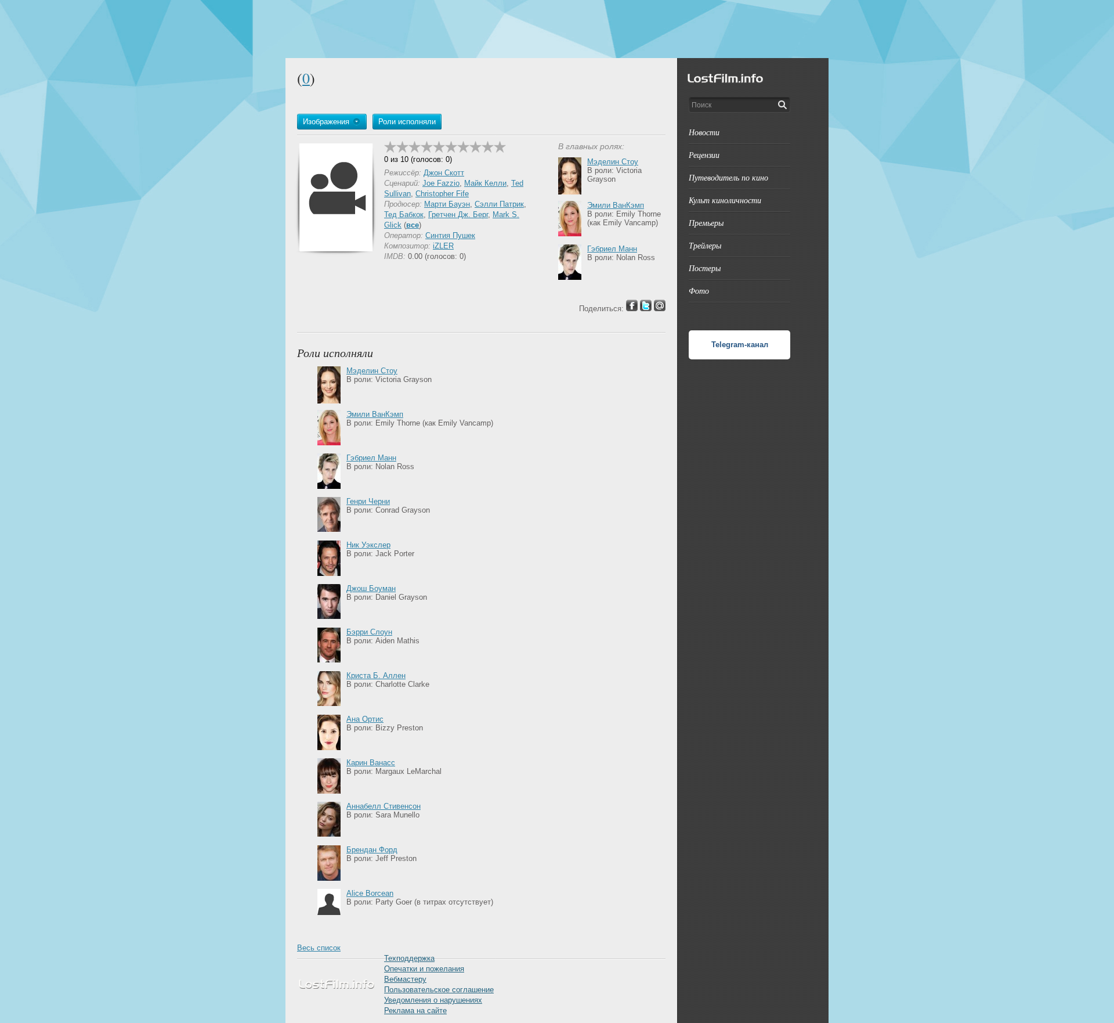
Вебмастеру (405, 979)
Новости (704, 132)
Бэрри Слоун (369, 632)
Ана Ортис (365, 719)
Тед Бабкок (404, 214)
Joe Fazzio (441, 183)
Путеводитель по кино (728, 177)
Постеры (705, 267)
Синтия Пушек (450, 235)
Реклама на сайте (415, 1010)
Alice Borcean (369, 893)
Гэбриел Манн (612, 248)
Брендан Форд (371, 849)
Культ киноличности (725, 200)
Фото (699, 290)
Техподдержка (409, 958)
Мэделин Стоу (612, 161)
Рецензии (704, 154)
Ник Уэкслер (368, 545)
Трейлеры (705, 245)
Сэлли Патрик (499, 204)
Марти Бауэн (447, 204)
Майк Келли (485, 183)
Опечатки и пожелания (424, 968)
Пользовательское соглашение (439, 989)
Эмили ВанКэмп (615, 205)
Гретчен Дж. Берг (458, 214)
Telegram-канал (739, 344)
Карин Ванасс (370, 762)
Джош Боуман (371, 588)
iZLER (443, 246)
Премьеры (706, 222)
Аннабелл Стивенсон (383, 806)
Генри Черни (368, 501)
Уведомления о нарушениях (433, 1000)
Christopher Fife (442, 193)
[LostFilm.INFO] (557, 29)
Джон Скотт (444, 172)
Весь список (319, 947)
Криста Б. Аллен (376, 675)
